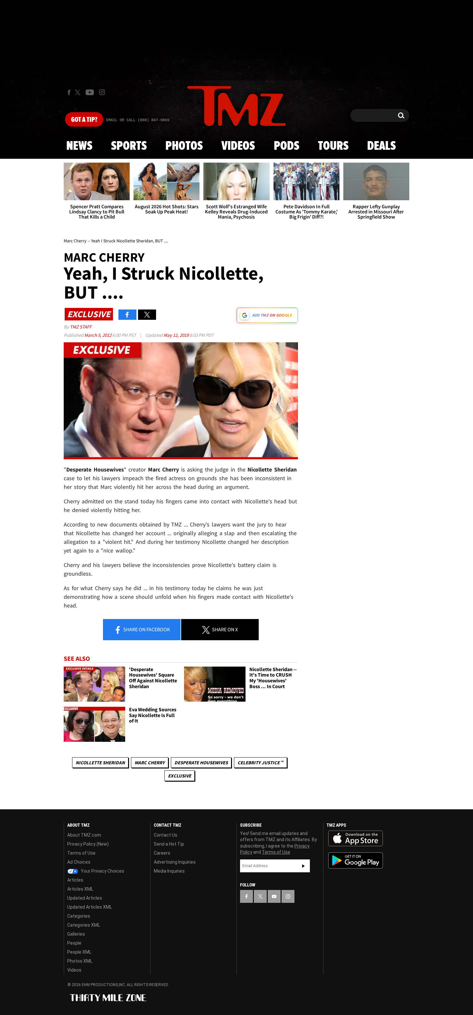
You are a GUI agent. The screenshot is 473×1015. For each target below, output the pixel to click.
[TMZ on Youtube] (90, 92)
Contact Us (165, 835)
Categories (78, 916)
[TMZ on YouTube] (274, 896)
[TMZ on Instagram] (102, 92)
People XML (79, 952)
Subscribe (303, 865)
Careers (162, 853)
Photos (184, 146)
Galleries (76, 934)
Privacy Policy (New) (88, 844)
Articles (75, 880)
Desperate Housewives (201, 762)
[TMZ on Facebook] (69, 92)
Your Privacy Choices (102, 871)
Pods (286, 146)
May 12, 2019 (176, 335)
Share (146, 629)
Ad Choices (78, 862)
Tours (333, 146)
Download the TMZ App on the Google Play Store (355, 860)
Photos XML (79, 961)
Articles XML (80, 889)
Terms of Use (81, 853)
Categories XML (83, 925)
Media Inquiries (169, 871)
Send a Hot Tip (169, 844)
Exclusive (179, 776)
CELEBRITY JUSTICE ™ (260, 762)
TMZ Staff (80, 327)
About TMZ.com (84, 835)
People (74, 943)
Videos (238, 146)
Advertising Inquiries (175, 862)
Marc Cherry (149, 762)
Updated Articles (84, 898)
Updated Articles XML (89, 907)
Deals (381, 146)
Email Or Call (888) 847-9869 (137, 120)
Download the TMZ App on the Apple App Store (355, 839)
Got (84, 120)
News (79, 146)
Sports (129, 146)
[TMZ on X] (78, 92)
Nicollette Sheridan (100, 762)
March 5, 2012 (98, 335)
